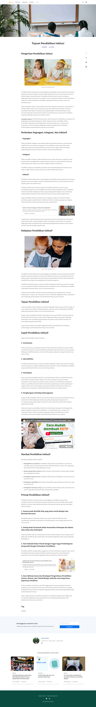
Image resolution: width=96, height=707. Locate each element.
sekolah (14, 673)
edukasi (65, 673)
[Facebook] (86, 66)
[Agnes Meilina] (36, 640)
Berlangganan (69, 626)
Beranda (18, 2)
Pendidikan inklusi (26, 119)
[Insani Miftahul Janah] (13, 659)
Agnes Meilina (45, 638)
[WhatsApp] (86, 57)
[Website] (41, 643)
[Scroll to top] (86, 53)
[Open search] (83, 2)
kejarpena (24, 2)
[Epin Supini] (65, 659)
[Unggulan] (31, 659)
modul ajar (40, 673)
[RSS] (49, 698)
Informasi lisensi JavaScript (48, 701)
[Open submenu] (37, 2)
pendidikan (44, 47)
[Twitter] (86, 62)
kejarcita (32, 2)
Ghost (56, 695)
